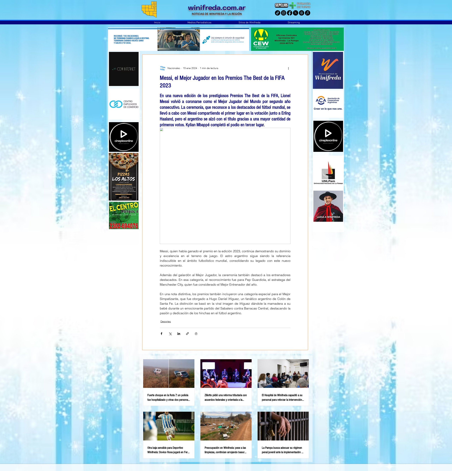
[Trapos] (301, 13)
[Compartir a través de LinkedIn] (178, 333)
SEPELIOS (281, 5)
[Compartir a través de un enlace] (187, 333)
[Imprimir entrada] (196, 333)
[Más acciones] (288, 68)
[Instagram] (283, 13)
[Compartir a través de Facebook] (161, 333)
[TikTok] (277, 13)
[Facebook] (289, 13)
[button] (199, 22)
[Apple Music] (307, 13)
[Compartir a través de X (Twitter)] (170, 333)
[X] (295, 13)
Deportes (165, 321)
